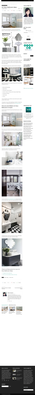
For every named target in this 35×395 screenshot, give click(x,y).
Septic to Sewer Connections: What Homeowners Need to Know (28, 129)
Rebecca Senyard (4, 8)
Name (28, 36)
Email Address (26, 32)
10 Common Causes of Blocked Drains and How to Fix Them (28, 133)
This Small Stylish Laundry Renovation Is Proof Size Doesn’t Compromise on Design (28, 136)
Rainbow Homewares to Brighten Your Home (6, 288)
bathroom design (6, 277)
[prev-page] (11, 315)
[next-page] (12, 315)
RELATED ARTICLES (5, 305)
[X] (31, 0)
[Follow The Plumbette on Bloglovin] (28, 50)
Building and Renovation (7, 4)
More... (32, 23)
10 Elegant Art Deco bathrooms (7, 273)
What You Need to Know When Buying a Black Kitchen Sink (19, 378)
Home (2, 4)
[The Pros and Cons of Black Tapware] (14, 374)
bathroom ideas (11, 277)
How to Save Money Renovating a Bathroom (28, 139)
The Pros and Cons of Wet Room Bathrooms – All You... (19, 371)
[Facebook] (28, 0)
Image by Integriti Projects (5, 266)
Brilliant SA (5, 233)
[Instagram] (29, 0)
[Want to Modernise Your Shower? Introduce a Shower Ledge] (5, 309)
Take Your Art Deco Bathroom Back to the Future (10, 274)
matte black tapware (18, 103)
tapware (19, 30)
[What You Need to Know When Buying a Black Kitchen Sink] (14, 378)
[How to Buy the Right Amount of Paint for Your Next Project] (12, 309)
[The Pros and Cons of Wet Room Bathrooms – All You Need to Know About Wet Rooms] (14, 371)
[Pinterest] (30, 0)
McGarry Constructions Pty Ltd (7, 146)
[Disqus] (12, 330)
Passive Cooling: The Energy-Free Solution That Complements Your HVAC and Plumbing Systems (28, 124)
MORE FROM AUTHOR (12, 305)
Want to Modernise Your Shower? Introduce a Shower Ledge (5, 312)
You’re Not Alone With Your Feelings (18, 288)
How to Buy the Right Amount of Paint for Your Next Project (12, 312)
